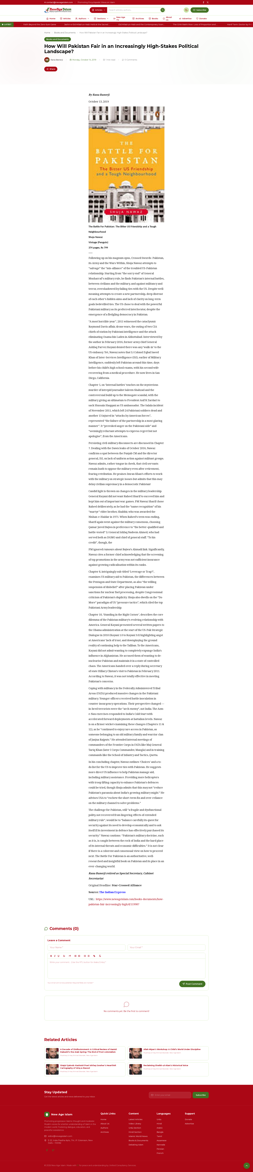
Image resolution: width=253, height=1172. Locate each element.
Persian (160, 1149)
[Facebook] (47, 1150)
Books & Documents (138, 1140)
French (160, 1153)
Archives (105, 1132)
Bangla (160, 1132)
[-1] (75, 956)
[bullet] (88, 956)
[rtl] (70, 956)
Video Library (135, 1123)
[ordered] (85, 956)
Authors (104, 1128)
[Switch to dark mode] (186, 10)
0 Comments (131, 60)
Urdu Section (135, 1128)
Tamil (159, 1136)
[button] (64, 956)
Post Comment (194, 984)
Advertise (189, 1123)
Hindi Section (135, 1132)
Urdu (159, 1119)
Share (52, 69)
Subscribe (201, 1095)
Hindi (159, 1123)
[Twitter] (53, 1150)
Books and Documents (65, 32)
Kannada (161, 1145)
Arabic (160, 1128)
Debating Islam (136, 1145)
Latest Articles (135, 1119)
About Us (105, 1123)
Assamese (161, 1140)
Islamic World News (138, 1136)
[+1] (79, 956)
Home (47, 32)
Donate (188, 1119)
